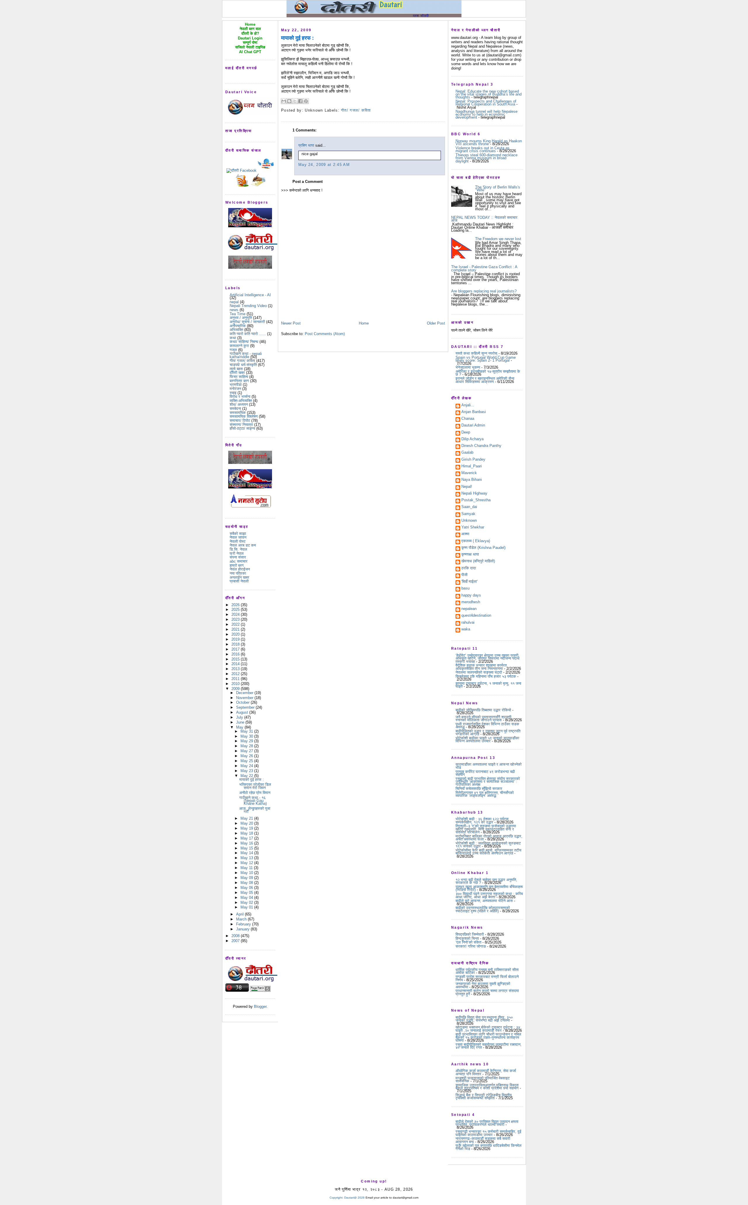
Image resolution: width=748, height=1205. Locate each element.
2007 (236, 941)
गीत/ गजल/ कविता (242, 360)
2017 (236, 649)
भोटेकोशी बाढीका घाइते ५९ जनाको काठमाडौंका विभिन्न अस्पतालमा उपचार (487, 739)
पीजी (464, 575)
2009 (236, 688)
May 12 (247, 863)
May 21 (247, 818)
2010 (236, 684)
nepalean (469, 609)
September (246, 707)
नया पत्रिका (238, 573)
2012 (236, 674)
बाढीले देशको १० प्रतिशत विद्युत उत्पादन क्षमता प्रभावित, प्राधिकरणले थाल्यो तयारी (487, 1123)
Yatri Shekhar (472, 527)
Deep (465, 432)
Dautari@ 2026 (355, 1197)
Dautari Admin (473, 425)
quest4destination (476, 616)
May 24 (247, 766)
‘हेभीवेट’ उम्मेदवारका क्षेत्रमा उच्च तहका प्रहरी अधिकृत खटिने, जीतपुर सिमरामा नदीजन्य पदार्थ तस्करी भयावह (488, 658)
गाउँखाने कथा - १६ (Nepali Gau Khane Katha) (253, 800)
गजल (233, 350)
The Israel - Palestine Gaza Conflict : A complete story (484, 268)
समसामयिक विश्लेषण (244, 416)
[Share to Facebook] (300, 101)
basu (465, 588)
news (234, 310)
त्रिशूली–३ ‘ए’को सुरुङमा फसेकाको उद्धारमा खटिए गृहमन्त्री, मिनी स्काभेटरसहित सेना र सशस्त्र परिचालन (486, 829)
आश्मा (465, 534)
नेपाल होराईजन (240, 569)
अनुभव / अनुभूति (241, 317)
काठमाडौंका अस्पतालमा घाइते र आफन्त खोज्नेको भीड (489, 765)
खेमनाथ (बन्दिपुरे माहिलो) (478, 561)
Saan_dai (469, 507)
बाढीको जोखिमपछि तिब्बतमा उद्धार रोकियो (483, 710)
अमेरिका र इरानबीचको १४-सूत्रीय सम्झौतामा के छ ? (488, 373)
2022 (236, 624)
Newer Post (291, 323)
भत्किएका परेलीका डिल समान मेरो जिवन (255, 786)
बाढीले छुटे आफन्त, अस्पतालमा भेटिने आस (484, 901)
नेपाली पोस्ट (237, 541)
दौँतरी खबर (237, 372)
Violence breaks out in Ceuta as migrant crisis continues (483, 149)
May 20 (247, 823)
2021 (236, 629)
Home (364, 323)
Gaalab (467, 453)
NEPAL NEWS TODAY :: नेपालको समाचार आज (484, 219)
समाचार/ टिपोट (240, 420)
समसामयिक (238, 412)
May (240, 727)
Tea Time (237, 314)
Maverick (469, 473)
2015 (236, 659)
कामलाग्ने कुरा (239, 346)
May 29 (247, 741)
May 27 (247, 751)
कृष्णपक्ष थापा (470, 554)
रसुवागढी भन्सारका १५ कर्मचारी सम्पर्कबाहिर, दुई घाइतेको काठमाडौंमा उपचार (488, 1133)
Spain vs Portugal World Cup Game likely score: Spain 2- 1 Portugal (486, 359)
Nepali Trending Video (248, 306)
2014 (236, 664)
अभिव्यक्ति (236, 329)
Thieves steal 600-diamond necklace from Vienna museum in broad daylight (486, 158)
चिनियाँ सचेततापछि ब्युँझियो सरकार (479, 788)
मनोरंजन (235, 388)
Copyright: (336, 1197)
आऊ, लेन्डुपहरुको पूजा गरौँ (254, 810)
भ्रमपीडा (236, 384)
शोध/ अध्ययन (239, 404)
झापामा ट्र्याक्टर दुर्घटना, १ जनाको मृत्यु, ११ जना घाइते (488, 685)
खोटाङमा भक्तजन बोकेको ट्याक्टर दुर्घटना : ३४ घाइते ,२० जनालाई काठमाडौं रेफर (488, 1028)
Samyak (468, 514)
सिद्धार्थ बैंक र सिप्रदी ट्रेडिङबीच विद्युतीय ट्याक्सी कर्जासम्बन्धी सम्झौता (484, 1096)
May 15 (247, 848)
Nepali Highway (474, 493)
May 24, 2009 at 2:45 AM (324, 164)
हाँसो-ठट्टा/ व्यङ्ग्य (242, 428)
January (243, 929)
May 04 (247, 897)
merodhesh (470, 602)
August (242, 712)
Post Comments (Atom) (325, 334)
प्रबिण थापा (306, 145)
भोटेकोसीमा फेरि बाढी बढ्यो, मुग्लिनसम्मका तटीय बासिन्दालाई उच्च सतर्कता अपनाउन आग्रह (488, 851)
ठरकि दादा (468, 568)
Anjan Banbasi (473, 412)
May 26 (247, 756)
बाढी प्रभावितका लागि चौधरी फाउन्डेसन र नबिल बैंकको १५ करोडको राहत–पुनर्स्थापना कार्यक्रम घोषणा (488, 1037)
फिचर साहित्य (239, 376)
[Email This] (284, 101)
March (242, 919)
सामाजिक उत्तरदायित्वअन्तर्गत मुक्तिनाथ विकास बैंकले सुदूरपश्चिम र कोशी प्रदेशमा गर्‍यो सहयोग (487, 1086)
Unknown (469, 521)
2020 (236, 634)
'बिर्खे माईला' (469, 582)
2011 (236, 679)
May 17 (247, 838)
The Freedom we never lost (498, 239)
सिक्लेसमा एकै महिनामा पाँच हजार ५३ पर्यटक (486, 676)
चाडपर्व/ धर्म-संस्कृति (243, 365)
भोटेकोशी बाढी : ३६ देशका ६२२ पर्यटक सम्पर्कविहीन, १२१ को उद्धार (482, 820)
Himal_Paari (471, 466)
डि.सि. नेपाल (238, 549)
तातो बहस (236, 369)
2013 (236, 669)
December (245, 693)
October (243, 702)
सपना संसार (238, 557)
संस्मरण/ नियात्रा (241, 424)
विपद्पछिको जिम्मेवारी (470, 934)
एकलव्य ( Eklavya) (475, 541)
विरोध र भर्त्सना (240, 396)
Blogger (260, 1006)
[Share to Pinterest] (306, 101)
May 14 (247, 853)
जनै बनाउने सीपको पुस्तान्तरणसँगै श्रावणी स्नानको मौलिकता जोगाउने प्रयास (483, 718)
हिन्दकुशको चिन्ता (467, 938)
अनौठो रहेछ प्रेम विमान (254, 792)
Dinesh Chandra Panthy (481, 446)
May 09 (247, 877)
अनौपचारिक (238, 326)
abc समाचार (238, 561)
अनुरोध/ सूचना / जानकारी (247, 322)
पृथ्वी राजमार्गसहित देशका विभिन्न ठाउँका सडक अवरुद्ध (487, 725)
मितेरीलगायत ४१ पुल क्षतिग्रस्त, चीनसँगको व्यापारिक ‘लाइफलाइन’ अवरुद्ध (485, 794)
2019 (236, 639)
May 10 (247, 873)
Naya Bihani (471, 480)
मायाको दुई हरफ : (251, 779)
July (240, 717)
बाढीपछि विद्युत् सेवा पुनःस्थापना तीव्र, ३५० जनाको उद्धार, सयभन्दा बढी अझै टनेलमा (484, 1018)
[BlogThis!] (289, 101)
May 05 (247, 892)
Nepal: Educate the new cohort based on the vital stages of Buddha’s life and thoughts (489, 94)
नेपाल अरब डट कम (243, 545)
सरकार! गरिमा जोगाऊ (471, 946)
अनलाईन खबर (239, 577)
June (240, 722)
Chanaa (467, 419)
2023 (236, 619)
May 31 (247, 731)
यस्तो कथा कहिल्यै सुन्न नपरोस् (476, 353)
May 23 (247, 771)
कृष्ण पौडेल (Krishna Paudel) (483, 548)
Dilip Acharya (472, 439)
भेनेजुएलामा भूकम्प (468, 367)
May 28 (247, 746)
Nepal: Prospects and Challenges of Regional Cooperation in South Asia (486, 102)
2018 (236, 644)
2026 (236, 605)
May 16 (247, 843)
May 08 (247, 882)
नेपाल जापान (238, 537)
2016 (236, 654)
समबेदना (235, 408)
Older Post (436, 323)
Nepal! (466, 487)
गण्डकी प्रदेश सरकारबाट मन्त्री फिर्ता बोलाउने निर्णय (487, 978)
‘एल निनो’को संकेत (468, 942)
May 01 (247, 907)
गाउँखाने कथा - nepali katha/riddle (246, 355)
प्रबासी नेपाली (239, 581)
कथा (233, 338)
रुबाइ (233, 393)
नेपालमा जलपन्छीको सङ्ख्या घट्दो (479, 672)
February (244, 924)
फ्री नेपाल (237, 553)
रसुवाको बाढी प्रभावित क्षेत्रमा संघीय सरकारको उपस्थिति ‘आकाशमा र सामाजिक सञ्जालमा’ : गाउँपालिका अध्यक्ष (488, 781)
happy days (471, 595)
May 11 (247, 868)
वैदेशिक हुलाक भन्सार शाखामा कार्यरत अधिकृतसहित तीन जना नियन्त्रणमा (481, 666)
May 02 (247, 902)
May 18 (247, 833)
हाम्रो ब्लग (237, 565)
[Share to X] (295, 101)
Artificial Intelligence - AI (250, 295)
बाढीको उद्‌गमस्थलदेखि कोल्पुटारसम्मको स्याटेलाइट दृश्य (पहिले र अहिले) (483, 909)
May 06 (247, 887)
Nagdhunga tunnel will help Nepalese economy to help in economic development (486, 114)
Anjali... (467, 405)
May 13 (247, 858)
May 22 (247, 776)
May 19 (247, 828)
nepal (234, 302)
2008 (236, 936)
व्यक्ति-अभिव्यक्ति (241, 400)
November (245, 698)
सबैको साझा (238, 533)
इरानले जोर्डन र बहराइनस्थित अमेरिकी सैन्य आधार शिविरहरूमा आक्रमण (485, 380)
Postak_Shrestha (476, 500)
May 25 (247, 761)
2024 (236, 614)
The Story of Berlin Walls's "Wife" (497, 188)
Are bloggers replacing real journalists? (484, 291)
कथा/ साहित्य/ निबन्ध (244, 341)
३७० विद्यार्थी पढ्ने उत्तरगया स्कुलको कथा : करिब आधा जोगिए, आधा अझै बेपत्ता (489, 895)
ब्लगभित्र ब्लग (239, 381)
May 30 (247, 736)
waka (465, 629)
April (240, 914)
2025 (236, 609)
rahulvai (468, 623)
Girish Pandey (473, 460)
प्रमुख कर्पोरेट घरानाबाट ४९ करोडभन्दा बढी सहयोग (485, 773)
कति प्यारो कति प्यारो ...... (248, 334)
